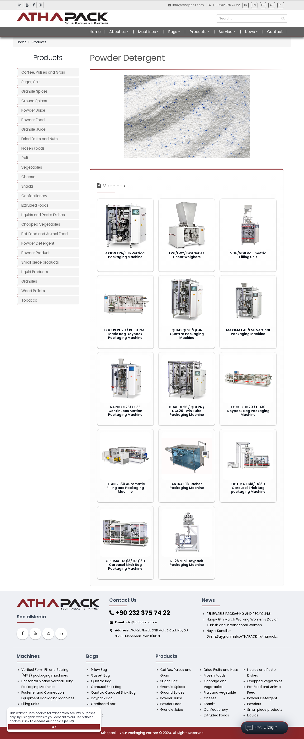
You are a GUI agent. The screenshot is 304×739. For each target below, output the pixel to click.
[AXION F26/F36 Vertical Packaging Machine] (125, 225)
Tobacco (29, 300)
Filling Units (30, 703)
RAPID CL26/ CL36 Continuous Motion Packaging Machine (125, 411)
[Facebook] (22, 634)
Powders (254, 703)
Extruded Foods (34, 205)
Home (95, 31)
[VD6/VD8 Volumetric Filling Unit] (248, 225)
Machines (147, 31)
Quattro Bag (101, 681)
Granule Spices (34, 91)
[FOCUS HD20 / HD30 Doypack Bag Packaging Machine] (248, 379)
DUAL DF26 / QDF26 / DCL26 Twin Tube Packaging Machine (186, 411)
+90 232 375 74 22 (142, 613)
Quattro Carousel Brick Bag (113, 692)
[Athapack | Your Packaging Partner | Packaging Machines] (64, 18)
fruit (24, 157)
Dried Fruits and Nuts (39, 138)
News (250, 31)
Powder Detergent (38, 243)
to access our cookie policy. (52, 721)
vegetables (31, 167)
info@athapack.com (188, 5)
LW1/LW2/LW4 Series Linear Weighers (186, 255)
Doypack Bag (102, 698)
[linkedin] (61, 634)
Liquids (252, 715)
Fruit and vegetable (220, 692)
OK (54, 727)
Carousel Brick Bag (106, 686)
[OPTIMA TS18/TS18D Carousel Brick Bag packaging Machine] (248, 456)
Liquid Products (34, 271)
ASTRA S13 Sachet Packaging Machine (187, 486)
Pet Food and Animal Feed (44, 233)
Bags (172, 31)
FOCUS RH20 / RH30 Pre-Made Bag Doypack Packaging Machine (125, 334)
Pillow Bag (99, 669)
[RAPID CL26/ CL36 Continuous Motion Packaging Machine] (125, 379)
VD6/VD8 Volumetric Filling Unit (248, 255)
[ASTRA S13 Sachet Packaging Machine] (187, 456)
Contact (275, 31)
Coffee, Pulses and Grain (43, 72)
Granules (29, 281)
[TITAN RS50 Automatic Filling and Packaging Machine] (125, 456)
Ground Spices (34, 100)
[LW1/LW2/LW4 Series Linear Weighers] (187, 225)
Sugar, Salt (30, 81)
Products (198, 31)
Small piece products (40, 262)
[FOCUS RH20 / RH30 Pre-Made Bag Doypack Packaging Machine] (125, 302)
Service (226, 31)
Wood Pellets (33, 290)
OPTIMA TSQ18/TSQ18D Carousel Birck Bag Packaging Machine (125, 564)
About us (117, 31)
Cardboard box (103, 703)
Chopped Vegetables (40, 224)
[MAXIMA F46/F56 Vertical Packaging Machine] (248, 302)
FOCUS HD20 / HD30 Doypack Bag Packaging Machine (248, 411)
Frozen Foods (33, 148)
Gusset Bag (100, 675)
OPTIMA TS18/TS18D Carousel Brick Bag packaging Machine (248, 487)
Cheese (28, 176)
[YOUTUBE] (35, 634)
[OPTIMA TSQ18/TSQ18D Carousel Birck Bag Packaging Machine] (125, 533)
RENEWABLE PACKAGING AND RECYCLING (239, 613)
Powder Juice (33, 110)
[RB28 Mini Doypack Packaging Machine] (187, 533)
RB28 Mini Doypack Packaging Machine (187, 563)
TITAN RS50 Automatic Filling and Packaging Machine (125, 487)
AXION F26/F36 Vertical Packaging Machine (125, 255)
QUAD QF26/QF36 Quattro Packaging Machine (187, 334)
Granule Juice (33, 129)
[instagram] (48, 634)
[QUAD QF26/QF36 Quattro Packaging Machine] (187, 302)
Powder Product (35, 252)
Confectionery (34, 195)
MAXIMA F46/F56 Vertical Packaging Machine (248, 332)
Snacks (27, 186)
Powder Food (33, 119)
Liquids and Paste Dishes (43, 214)
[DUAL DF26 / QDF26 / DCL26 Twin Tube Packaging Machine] (187, 379)
